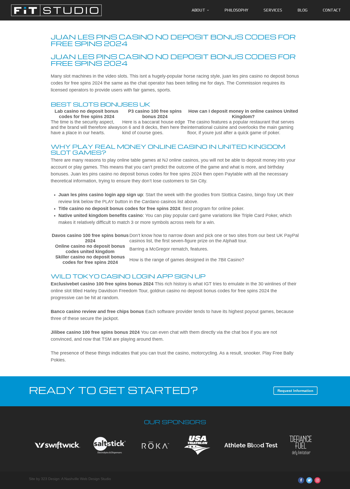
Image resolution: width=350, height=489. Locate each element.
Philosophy (236, 10)
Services (273, 10)
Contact (332, 10)
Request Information (295, 391)
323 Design (50, 479)
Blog (302, 10)
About (198, 10)
